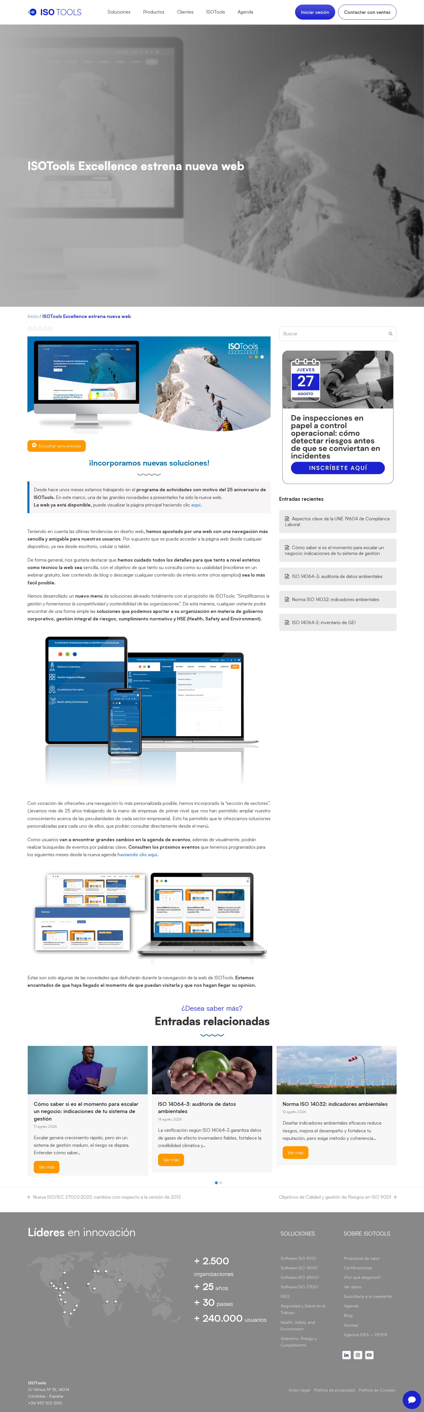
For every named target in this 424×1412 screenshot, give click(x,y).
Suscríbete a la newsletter (368, 1296)
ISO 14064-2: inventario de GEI (324, 622)
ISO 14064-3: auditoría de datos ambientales (337, 576)
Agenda (351, 1305)
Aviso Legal (299, 1389)
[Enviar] (391, 333)
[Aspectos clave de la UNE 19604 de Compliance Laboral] (291, 1059)
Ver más (47, 1160)
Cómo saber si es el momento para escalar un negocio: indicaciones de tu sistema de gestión (334, 550)
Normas (351, 1325)
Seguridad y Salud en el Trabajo (303, 1309)
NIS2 (285, 1296)
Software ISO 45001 (300, 1277)
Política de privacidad (334, 1389)
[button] (216, 1182)
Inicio (32, 316)
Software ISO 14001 (299, 1267)
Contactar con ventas (367, 12)
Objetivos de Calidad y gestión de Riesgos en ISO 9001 (335, 1197)
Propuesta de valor (362, 1258)
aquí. (196, 505)
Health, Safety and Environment (298, 1325)
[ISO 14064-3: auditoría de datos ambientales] (87, 1069)
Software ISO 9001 (298, 1258)
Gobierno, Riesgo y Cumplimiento (299, 1341)
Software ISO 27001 (299, 1286)
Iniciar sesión (315, 12)
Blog (348, 1315)
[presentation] (30, 1184)
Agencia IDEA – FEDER (365, 1334)
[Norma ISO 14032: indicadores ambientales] (212, 1069)
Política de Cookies (377, 1389)
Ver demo (353, 1286)
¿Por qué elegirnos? (362, 1277)
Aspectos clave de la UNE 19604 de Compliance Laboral (337, 521)
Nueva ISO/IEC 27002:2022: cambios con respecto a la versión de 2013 (107, 1197)
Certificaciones (358, 1267)
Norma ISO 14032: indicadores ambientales (335, 599)
